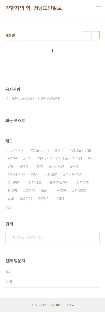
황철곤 (52, 174)
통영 (40, 166)
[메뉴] (98, 8)
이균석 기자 (16, 150)
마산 (28, 158)
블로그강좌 (41, 150)
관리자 (71, 305)
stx (45, 191)
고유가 (30, 191)
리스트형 (96, 35)
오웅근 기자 (73, 174)
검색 (94, 237)
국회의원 (57, 166)
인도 (11, 166)
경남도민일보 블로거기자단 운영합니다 (33, 98)
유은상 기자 (16, 174)
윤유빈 (12, 158)
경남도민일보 (81, 150)
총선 (36, 174)
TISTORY (54, 305)
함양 (60, 150)
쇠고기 (27, 199)
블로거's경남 (59, 182)
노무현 (61, 191)
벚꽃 (11, 199)
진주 (93, 158)
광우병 (12, 191)
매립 (61, 199)
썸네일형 (86, 35)
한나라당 (14, 182)
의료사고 (35, 182)
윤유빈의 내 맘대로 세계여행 (61, 158)
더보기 (9, 208)
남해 (25, 166)
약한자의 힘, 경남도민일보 (33, 8)
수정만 (45, 199)
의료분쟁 (82, 182)
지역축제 (80, 191)
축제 (75, 166)
